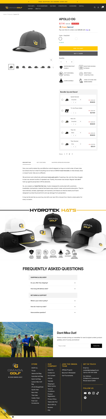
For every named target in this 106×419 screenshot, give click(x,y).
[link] (66, 99)
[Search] (94, 7)
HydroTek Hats (62, 6)
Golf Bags (53, 6)
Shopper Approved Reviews (61, 162)
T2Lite (33, 370)
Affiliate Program (67, 370)
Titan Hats (34, 395)
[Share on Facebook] (64, 154)
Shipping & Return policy (52, 385)
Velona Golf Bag (36, 373)
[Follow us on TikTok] (98, 393)
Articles (50, 378)
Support (30, 8)
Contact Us (51, 373)
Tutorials (50, 381)
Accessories (72, 6)
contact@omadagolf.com (91, 370)
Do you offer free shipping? (39, 283)
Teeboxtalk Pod (52, 402)
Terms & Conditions (51, 390)
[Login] (98, 7)
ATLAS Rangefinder (42, 6)
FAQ (49, 410)
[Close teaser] (13, 417)
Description (27, 162)
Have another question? (38, 312)
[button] (72, 102)
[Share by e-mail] (72, 154)
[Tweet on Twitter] (69, 154)
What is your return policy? (39, 301)
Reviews (50, 407)
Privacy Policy (52, 399)
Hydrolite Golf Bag (37, 376)
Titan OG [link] (73, 130)
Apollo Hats (35, 389)
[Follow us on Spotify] (85, 397)
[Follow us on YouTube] (85, 393)
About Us (38, 8)
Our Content (51, 375)
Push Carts (31, 6)
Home (4, 14)
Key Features (41, 162)
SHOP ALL (34, 368)
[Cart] (102, 7)
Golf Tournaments (67, 375)
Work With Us (52, 404)
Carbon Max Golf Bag (36, 383)
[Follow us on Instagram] (93, 393)
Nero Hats (34, 392)
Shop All (81, 6)
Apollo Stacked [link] (75, 97)
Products (10, 14)
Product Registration (51, 395)
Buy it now (78, 53)
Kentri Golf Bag (36, 379)
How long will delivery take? (39, 288)
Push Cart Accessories (35, 402)
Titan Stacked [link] (74, 141)
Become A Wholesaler (69, 373)
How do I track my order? (38, 306)
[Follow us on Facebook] (89, 393)
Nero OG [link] (73, 118)
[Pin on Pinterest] (66, 154)
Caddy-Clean (35, 398)
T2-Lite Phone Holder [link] (76, 108)
